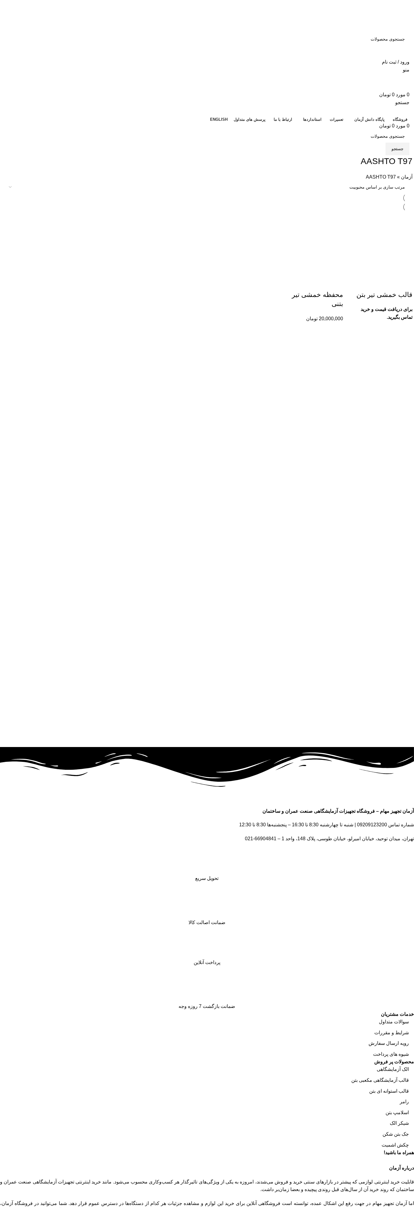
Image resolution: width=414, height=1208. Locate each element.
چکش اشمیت (395, 1144)
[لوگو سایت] (387, 23)
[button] (335, 282)
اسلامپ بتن (397, 1112)
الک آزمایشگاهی (393, 1069)
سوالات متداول (394, 1021)
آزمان (406, 176)
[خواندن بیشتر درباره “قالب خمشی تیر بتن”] (404, 282)
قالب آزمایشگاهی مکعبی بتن (380, 1080)
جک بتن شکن (395, 1134)
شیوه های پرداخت (391, 1054)
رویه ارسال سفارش (389, 1043)
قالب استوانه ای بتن (389, 1091)
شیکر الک (399, 1123)
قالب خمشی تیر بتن (384, 294)
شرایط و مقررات (391, 1032)
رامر (404, 1101)
